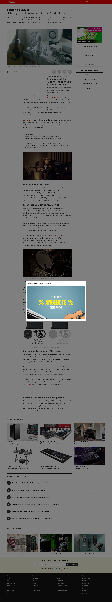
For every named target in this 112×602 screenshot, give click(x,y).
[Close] (84, 283)
